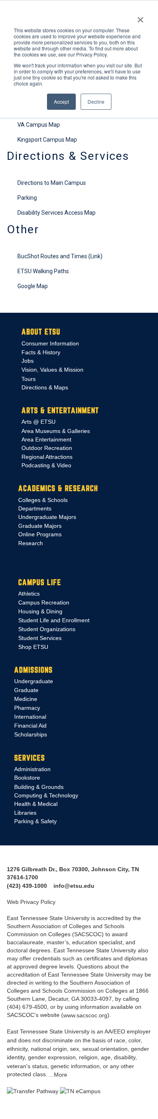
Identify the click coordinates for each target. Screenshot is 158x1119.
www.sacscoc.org (85, 1015)
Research (30, 543)
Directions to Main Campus (51, 183)
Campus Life (39, 582)
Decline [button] (96, 101)
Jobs (27, 361)
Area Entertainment (46, 439)
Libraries (25, 812)
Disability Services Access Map (56, 212)
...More (58, 1075)
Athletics (29, 593)
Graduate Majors (40, 526)
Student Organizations (46, 629)
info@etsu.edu (73, 886)
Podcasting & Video (46, 465)
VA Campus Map (38, 124)
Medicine (25, 699)
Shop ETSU (33, 647)
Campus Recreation (43, 602)
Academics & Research (58, 488)
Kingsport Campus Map (47, 139)
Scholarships (30, 734)
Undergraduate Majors (47, 517)
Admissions (33, 669)
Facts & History (40, 352)
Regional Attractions (47, 457)
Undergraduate (33, 681)
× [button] (140, 17)
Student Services (40, 638)
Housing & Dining (40, 611)
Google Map (32, 286)
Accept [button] (61, 101)
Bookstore (27, 777)
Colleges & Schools (43, 500)
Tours (28, 379)
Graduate (26, 690)
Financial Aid (30, 725)
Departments (34, 508)
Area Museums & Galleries (55, 431)
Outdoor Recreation (46, 448)
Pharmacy (27, 708)
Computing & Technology (46, 795)
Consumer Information (50, 343)
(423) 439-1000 (27, 886)
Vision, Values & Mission (52, 369)
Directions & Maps (44, 387)
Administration (32, 769)
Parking (27, 198)
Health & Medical (36, 804)
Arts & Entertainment (60, 410)
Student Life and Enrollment (54, 620)
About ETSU (40, 331)
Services (29, 757)
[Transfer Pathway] (32, 1091)
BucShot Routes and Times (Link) (59, 256)
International (30, 716)
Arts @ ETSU (38, 421)
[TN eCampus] (80, 1091)
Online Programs (40, 534)
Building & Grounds (39, 787)
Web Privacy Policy (31, 902)
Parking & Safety (35, 821)
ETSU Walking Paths (43, 271)
